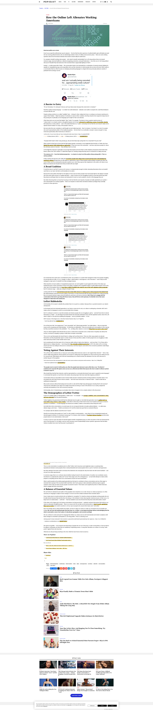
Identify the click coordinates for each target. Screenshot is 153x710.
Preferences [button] (45, 706)
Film (65, 1)
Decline (102, 705)
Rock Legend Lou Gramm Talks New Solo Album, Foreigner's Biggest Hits (84, 580)
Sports (94, 1)
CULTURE (73, 1)
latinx (74, 563)
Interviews (80, 1)
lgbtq (78, 563)
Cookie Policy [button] (69, 705)
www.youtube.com (47, 463)
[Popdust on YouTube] (105, 2)
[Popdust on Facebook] (101, 2)
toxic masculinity (102, 563)
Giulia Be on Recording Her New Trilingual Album (47, 689)
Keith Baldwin (50, 23)
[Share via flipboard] (66, 568)
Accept (112, 705)
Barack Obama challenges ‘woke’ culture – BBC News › (56, 548)
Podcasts (88, 1)
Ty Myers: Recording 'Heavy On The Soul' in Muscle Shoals (104, 689)
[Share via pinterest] (64, 568)
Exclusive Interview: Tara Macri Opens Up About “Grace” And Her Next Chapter (48, 673)
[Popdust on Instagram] (107, 2)
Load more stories (76, 695)
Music (60, 1)
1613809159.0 (83, 136)
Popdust (41, 8)
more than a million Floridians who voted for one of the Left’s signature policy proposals (85, 287)
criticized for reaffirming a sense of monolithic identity (93, 122)
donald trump (62, 563)
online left (95, 563)
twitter (48, 565)
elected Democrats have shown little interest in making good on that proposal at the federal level (82, 291)
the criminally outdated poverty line (79, 344)
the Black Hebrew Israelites (94, 415)
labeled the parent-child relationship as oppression (57, 145)
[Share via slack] (71, 568)
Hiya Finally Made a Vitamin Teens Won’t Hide (76, 591)
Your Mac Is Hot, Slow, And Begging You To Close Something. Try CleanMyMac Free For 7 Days (82, 629)
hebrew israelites (69, 563)
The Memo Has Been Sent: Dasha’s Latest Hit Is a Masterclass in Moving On (84, 673)
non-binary (90, 563)
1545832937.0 (60, 321)
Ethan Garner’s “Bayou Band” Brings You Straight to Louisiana (86, 689)
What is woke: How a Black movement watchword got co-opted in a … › (60, 545)
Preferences (92, 705)
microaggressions (83, 563)
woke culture (52, 565)
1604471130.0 (63, 521)
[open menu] (39, 2)
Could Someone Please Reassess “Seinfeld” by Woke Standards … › (59, 537)
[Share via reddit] (61, 568)
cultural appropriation (54, 563)
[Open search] (111, 2)
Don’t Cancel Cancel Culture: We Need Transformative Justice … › (59, 540)
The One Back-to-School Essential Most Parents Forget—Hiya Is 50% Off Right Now (84, 641)
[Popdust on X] (103, 2)
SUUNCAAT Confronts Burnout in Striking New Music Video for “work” (66, 690)
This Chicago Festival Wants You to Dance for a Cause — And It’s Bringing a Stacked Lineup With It (67, 673)
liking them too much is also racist (98, 329)
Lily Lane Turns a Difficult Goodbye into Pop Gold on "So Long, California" (104, 673)
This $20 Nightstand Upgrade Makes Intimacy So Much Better (82, 616)
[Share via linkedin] (69, 568)
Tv (68, 1)
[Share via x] (58, 568)
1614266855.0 (61, 362)
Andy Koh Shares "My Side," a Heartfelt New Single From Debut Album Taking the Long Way (84, 604)
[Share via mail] (74, 568)
